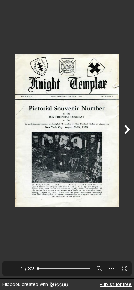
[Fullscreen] (124, 268)
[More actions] (111, 268)
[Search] (99, 268)
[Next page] (126, 139)
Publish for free (116, 284)
